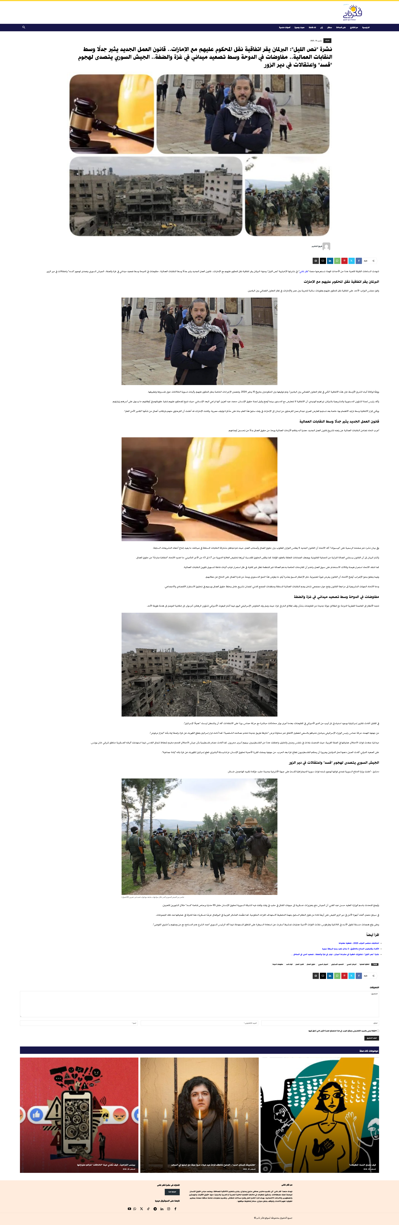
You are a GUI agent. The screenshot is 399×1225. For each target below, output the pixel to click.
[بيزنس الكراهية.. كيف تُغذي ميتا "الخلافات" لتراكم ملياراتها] (79, 1115)
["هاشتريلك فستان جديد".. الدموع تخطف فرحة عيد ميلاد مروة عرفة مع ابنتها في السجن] (199, 1115)
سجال (329, 27)
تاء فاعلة (312, 27)
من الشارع (354, 27)
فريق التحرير (317, 246)
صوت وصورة (299, 27)
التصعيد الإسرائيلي (337, 964)
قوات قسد (289, 964)
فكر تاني (303, 271)
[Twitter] (352, 261)
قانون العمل (300, 964)
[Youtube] (129, 1209)
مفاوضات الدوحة (277, 964)
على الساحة (341, 27)
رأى (321, 27)
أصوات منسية (284, 27)
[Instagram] (168, 1209)
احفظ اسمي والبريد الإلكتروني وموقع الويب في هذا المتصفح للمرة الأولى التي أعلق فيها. (342, 1031)
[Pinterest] (344, 261)
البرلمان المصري (351, 964)
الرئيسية (365, 27)
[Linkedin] (330, 261)
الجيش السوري (323, 964)
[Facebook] (359, 261)
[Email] (323, 261)
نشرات (327, 40)
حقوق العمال (311, 964)
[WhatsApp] (337, 261)
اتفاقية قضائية (364, 964)
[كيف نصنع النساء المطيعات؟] (320, 1115)
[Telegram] (155, 1209)
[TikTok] (148, 1209)
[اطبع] (316, 261)
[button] (23, 28)
